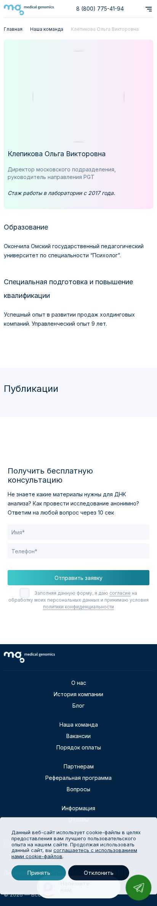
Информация (78, 808)
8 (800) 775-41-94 (100, 8)
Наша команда (78, 724)
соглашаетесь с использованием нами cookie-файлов (74, 853)
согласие (120, 593)
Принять (38, 872)
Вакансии (78, 736)
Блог (78, 705)
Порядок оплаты (78, 747)
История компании (78, 694)
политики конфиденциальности (78, 607)
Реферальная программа (78, 778)
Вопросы (78, 789)
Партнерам (79, 766)
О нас (78, 683)
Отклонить (99, 872)
